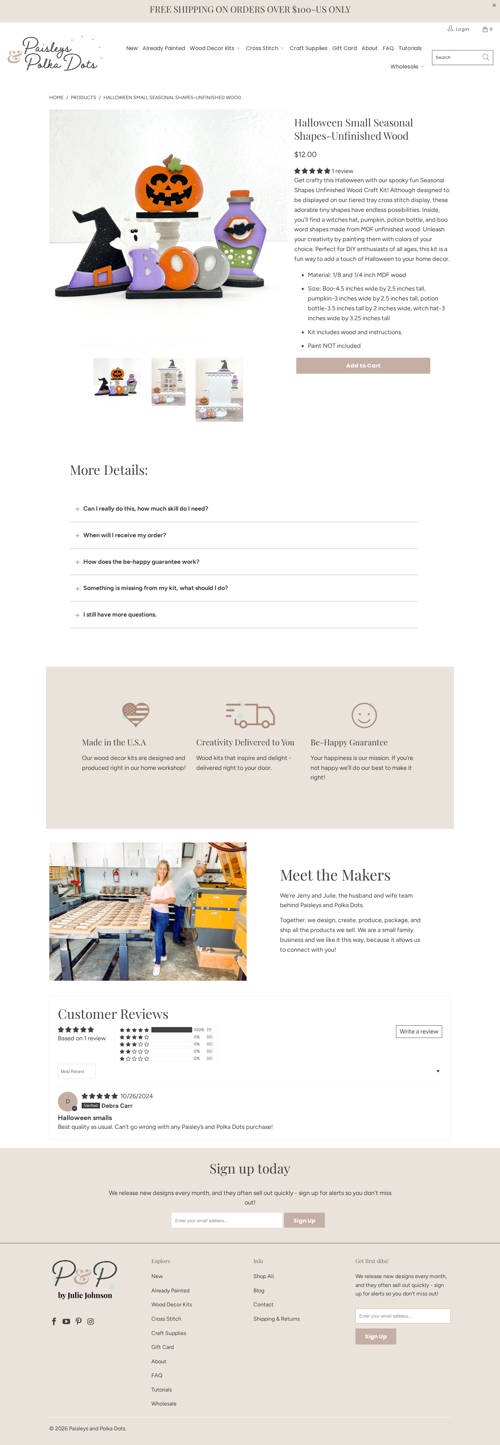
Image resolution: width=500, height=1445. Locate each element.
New (132, 48)
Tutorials (410, 48)
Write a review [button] (419, 1031)
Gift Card (344, 48)
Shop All (263, 1276)
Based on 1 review (82, 1038)
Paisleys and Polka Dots (97, 1428)
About (370, 48)
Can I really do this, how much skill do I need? (145, 508)
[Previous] (54, 228)
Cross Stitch (263, 48)
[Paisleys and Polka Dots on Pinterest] (78, 1322)
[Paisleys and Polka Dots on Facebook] (54, 1322)
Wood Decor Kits (213, 48)
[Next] (282, 228)
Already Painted (164, 48)
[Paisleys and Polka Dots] (54, 55)
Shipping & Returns (276, 1319)
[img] (100, 1096)
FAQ (388, 48)
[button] (312, 171)
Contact (263, 1304)
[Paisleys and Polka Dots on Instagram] (91, 1322)
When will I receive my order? (124, 535)
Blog (258, 1290)
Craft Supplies (309, 48)
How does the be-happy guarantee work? (141, 561)
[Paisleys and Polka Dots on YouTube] (67, 1322)
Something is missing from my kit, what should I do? (155, 588)
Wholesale (405, 67)
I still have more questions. (119, 614)
